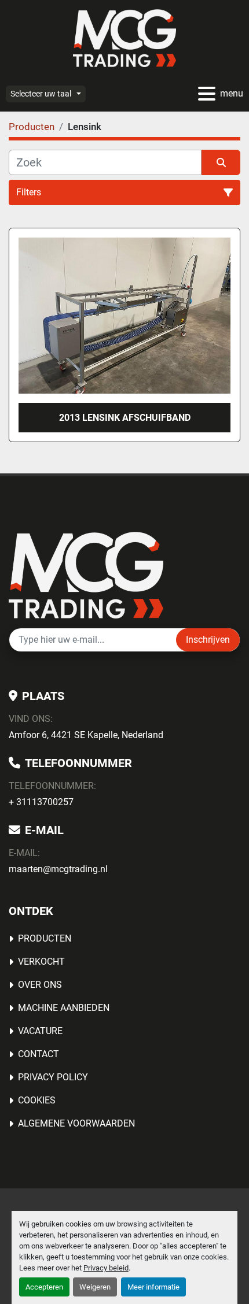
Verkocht (41, 961)
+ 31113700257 (41, 802)
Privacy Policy (53, 1077)
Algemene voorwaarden (76, 1123)
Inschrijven (208, 639)
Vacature (40, 1030)
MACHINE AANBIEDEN (63, 1007)
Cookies (37, 1100)
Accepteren (44, 1287)
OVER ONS (40, 984)
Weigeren (95, 1287)
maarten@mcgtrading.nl (58, 869)
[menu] (206, 94)
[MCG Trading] (86, 574)
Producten (44, 938)
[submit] (221, 162)
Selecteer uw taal (40, 93)
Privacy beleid (106, 1268)
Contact (38, 1054)
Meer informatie (153, 1287)
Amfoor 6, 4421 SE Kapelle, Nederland (86, 734)
